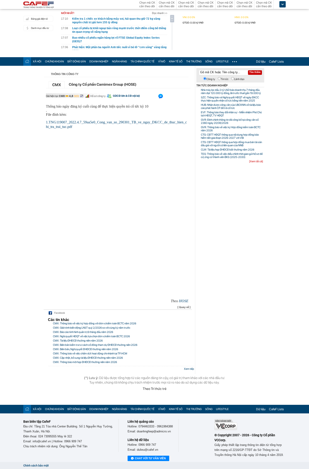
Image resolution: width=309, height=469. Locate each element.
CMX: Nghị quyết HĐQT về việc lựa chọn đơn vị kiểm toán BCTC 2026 (91, 336)
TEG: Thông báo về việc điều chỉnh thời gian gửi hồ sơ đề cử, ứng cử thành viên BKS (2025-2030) (232, 155)
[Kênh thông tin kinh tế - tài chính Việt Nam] (38, 5)
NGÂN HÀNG (119, 61)
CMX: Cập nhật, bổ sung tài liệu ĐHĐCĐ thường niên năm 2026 (88, 357)
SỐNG (208, 61)
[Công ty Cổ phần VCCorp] (225, 429)
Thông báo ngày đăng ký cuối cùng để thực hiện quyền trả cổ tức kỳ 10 (97, 106)
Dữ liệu (260, 61)
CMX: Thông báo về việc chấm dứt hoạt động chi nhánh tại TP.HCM (90, 353)
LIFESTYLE (222, 61)
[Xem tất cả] (256, 161)
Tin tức (224, 79)
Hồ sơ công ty (98, 96)
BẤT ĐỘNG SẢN (76, 61)
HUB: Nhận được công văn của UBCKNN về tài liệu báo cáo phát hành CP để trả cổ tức (231, 106)
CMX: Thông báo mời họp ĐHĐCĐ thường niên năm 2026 (85, 362)
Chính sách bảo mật (36, 465)
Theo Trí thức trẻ (154, 389)
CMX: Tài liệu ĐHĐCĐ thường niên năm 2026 (78, 340)
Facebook (59, 312)
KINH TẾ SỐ (176, 61)
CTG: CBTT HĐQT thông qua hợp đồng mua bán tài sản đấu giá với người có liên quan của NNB (231, 144)
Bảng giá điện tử (39, 18)
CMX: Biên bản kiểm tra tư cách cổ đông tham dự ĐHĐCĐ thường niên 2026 (95, 344)
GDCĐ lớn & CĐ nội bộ (126, 95)
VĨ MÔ (161, 61)
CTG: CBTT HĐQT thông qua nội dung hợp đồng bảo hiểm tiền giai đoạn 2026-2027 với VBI (230, 136)
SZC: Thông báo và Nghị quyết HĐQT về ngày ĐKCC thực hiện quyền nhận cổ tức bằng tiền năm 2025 (230, 99)
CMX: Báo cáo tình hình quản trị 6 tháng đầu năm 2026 (83, 332)
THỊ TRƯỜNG (194, 61)
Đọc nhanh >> (159, 13)
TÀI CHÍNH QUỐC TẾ (142, 61)
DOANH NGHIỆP (98, 61)
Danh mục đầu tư (40, 28)
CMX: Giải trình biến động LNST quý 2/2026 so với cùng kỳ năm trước (91, 327)
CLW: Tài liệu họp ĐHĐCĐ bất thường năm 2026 (227, 149)
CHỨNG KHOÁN (54, 61)
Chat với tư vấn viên (150, 458)
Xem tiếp (189, 368)
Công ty (210, 79)
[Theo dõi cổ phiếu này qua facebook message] (160, 97)
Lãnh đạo (239, 79)
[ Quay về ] (184, 307)
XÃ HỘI (37, 61)
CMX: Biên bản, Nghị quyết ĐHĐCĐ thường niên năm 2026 (85, 349)
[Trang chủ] (27, 61)
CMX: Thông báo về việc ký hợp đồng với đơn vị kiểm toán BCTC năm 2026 (94, 323)
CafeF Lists (276, 61)
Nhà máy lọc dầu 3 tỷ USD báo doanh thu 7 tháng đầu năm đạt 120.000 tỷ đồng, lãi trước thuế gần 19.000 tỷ (231, 91)
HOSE (183, 301)
